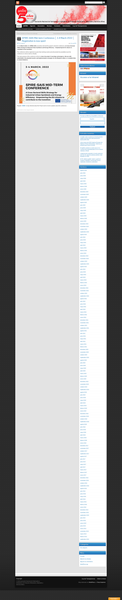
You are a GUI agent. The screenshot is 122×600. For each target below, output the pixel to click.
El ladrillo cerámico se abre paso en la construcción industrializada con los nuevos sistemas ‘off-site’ (91, 149)
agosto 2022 (83, 298)
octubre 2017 (83, 451)
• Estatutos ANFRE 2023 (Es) (25, 29)
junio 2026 (83, 175)
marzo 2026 (83, 183)
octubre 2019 (83, 387)
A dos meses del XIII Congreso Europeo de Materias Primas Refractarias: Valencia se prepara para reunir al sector (91, 144)
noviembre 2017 (84, 448)
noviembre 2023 (84, 258)
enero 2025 (83, 221)
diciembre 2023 (84, 256)
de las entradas (85, 559)
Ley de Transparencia (88, 578)
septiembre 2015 (84, 515)
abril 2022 (82, 309)
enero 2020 (83, 379)
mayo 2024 (83, 242)
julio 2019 (82, 395)
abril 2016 (82, 499)
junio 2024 (83, 240)
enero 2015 (83, 523)
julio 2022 (82, 301)
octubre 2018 (83, 419)
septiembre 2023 (84, 264)
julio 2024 (82, 237)
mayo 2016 (83, 496)
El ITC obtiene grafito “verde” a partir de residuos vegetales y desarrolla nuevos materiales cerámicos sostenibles (90, 160)
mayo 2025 (83, 210)
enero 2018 (83, 443)
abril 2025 (82, 213)
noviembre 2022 (84, 290)
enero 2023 (83, 285)
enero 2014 (83, 528)
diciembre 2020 (84, 349)
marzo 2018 (83, 437)
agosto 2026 (83, 170)
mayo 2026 (83, 178)
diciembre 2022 (84, 288)
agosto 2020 (83, 360)
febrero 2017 (83, 472)
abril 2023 (82, 277)
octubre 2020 (83, 355)
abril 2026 (82, 181)
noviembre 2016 (84, 480)
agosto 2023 (83, 266)
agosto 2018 (83, 424)
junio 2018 (83, 429)
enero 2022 (83, 317)
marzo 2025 (83, 216)
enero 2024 (83, 253)
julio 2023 (82, 269)
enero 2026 (83, 189)
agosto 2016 (83, 488)
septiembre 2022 (84, 296)
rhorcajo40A (73, 43)
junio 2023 (83, 272)
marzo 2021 (83, 344)
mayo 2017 (83, 464)
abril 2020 (82, 371)
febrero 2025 (83, 218)
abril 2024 (82, 245)
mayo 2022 (83, 306)
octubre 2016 (83, 483)
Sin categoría (22, 43)
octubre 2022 (83, 293)
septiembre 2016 (84, 485)
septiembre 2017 (84, 453)
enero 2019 (83, 411)
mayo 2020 (83, 368)
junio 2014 (83, 526)
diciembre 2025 (84, 191)
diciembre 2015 (84, 510)
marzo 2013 (83, 534)
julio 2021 (82, 333)
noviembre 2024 (84, 226)
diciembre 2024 (84, 224)
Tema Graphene (101, 582)
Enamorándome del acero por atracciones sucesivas (64, 33)
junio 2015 (83, 520)
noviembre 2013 (84, 531)
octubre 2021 (83, 325)
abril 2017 (82, 467)
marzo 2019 (83, 405)
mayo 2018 (83, 432)
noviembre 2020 (84, 352)
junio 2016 (83, 494)
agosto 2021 (83, 330)
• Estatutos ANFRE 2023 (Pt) (43, 29)
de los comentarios (86, 561)
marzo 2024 (83, 248)
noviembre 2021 (84, 322)
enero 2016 (83, 507)
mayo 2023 (83, 274)
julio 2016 (82, 491)
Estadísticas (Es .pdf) (60, 29)
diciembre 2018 (84, 413)
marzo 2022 (83, 312)
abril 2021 (82, 341)
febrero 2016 (83, 504)
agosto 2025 (83, 202)
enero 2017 (83, 475)
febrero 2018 (83, 440)
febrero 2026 (83, 186)
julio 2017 (82, 459)
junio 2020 (83, 365)
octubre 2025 (83, 197)
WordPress (92, 582)
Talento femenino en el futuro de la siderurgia (27, 33)
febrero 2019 (83, 408)
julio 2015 (82, 518)
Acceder (82, 556)
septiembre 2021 (84, 328)
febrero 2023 (83, 282)
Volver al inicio (101, 578)
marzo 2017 (83, 469)
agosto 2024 (83, 234)
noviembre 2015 (84, 512)
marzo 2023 (83, 280)
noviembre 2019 (84, 384)
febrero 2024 (83, 250)
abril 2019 (82, 403)
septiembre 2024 (84, 232)
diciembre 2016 (84, 477)
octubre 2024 (83, 229)
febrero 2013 (83, 536)
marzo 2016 (83, 502)
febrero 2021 (83, 346)
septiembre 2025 (84, 199)
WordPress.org (84, 564)
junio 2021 (83, 336)
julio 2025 (82, 205)
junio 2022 (83, 304)
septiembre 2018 (84, 421)
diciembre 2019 (84, 381)
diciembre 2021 (84, 320)
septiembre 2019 (84, 389)
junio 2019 (83, 397)
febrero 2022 (83, 314)
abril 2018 (82, 435)
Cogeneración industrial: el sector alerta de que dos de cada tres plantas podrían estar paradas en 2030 (91, 155)
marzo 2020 (83, 373)
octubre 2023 (83, 261)
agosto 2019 (83, 392)
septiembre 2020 (84, 357)
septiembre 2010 (84, 539)
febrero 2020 (83, 376)
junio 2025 (83, 207)
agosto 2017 (83, 456)
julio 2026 (82, 173)
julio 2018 (82, 427)
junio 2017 (83, 461)
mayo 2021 (83, 338)
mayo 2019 (83, 400)
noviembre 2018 (84, 416)
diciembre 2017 (84, 445)
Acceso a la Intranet (89, 77)
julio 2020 (82, 363)
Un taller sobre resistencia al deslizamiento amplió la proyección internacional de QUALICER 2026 (91, 138)
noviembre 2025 (84, 194)
